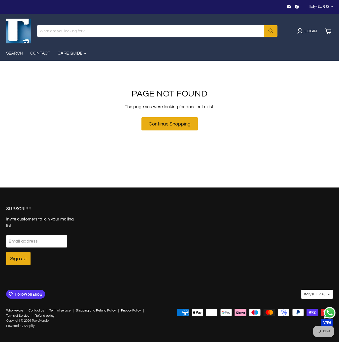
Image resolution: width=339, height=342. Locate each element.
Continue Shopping (170, 123)
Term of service (59, 310)
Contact (40, 53)
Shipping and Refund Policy (96, 310)
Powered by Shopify (20, 326)
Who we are (14, 310)
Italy (319, 6)
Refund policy (44, 315)
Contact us (36, 310)
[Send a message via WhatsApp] (330, 313)
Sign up (18, 258)
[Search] (270, 31)
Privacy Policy (131, 310)
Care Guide (70, 53)
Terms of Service (17, 315)
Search (14, 53)
